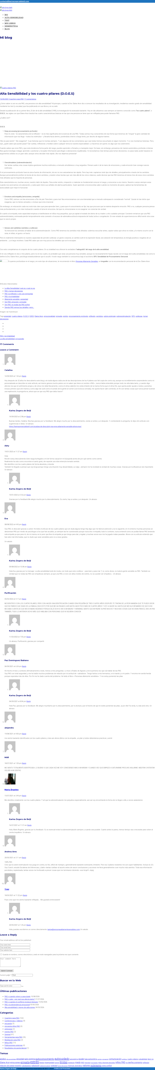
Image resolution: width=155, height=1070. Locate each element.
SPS (133, 316)
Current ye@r (5, 975)
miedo (78, 1062)
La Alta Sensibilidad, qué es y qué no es (20, 288)
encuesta (8, 1023)
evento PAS (9, 1032)
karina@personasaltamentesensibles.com (64, 929)
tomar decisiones (63, 1066)
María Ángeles (11, 790)
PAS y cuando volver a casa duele (17, 996)
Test (7, 20)
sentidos (99, 316)
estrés (65, 316)
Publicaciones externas (13, 1045)
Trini (7, 889)
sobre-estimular (110, 316)
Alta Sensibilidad (14, 17)
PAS (127, 1063)
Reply (24, 376)
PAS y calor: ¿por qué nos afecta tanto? (20, 999)
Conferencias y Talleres (14, 1021)
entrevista (8, 1029)
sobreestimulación (123, 316)
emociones (15, 1062)
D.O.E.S (26, 316)
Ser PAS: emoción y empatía (15, 302)
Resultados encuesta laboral (15, 1048)
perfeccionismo (135, 1062)
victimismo (95, 1065)
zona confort (107, 1066)
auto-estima (30, 1059)
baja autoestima (91, 1059)
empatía (59, 316)
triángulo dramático (75, 1066)
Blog (7, 29)
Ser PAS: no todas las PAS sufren (17, 305)
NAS (82, 1063)
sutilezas (139, 316)
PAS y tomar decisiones (14, 291)
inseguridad (49, 1062)
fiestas (41, 1063)
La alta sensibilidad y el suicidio (12, 339)
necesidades (94, 1063)
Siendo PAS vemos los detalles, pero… (19, 307)
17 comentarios (30, 99)
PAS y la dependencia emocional (17, 1005)
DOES (32, 316)
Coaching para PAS (16, 99)
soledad (54, 1066)
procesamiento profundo (78, 316)
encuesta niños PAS (12, 1026)
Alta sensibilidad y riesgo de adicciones (20, 1007)
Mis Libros (10, 23)
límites (63, 1062)
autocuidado (62, 1058)
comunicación (115, 1059)
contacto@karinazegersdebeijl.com (14, 1)
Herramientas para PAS (13, 1037)
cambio (99, 1059)
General (7, 1034)
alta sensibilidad (11, 1059)
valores (86, 1065)
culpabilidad (143, 1059)
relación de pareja (7, 1066)
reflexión (92, 316)
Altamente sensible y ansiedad (16, 299)
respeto (18, 1066)
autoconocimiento (44, 1059)
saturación (35, 1066)
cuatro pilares (17, 316)
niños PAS (120, 1062)
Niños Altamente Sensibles (106, 1063)
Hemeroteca (11, 26)
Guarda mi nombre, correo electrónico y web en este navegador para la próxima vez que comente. (41, 955)
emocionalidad (49, 316)
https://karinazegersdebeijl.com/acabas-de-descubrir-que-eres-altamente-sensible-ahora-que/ (45, 426)
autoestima (74, 1059)
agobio (3, 1059)
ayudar (81, 1059)
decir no (151, 1059)
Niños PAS (8, 1043)
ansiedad (7, 316)
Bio (6, 15)
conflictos (124, 1059)
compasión (105, 1059)
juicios (57, 1063)
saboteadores (26, 1066)
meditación (71, 1063)
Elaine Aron (39, 316)
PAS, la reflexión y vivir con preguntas (19, 294)
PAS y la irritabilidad (12, 296)
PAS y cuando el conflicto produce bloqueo (21, 1002)
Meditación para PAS (12, 1040)
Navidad (87, 1063)
